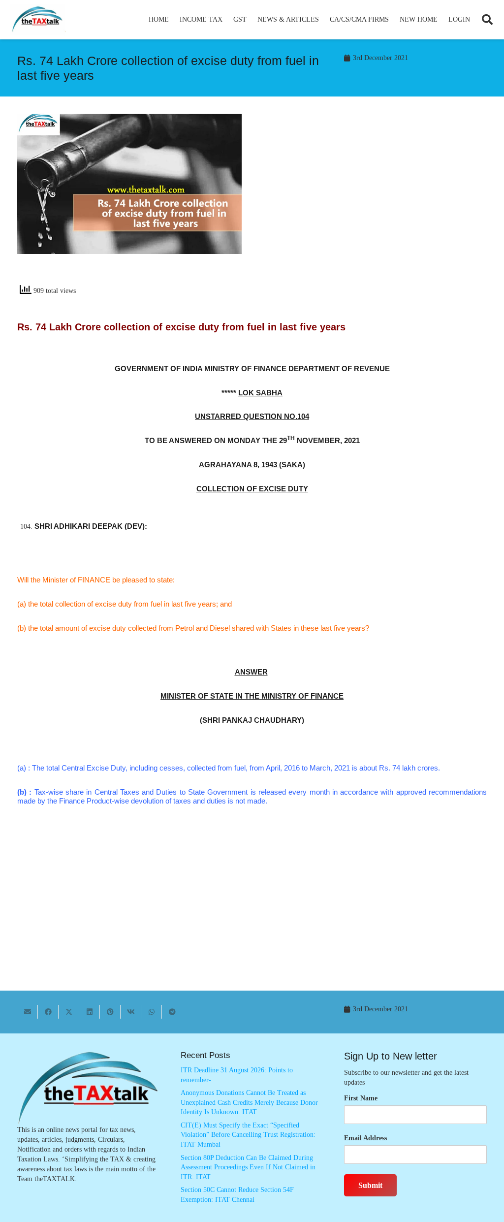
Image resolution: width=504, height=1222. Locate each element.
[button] (226, 19)
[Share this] (48, 1012)
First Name (361, 1098)
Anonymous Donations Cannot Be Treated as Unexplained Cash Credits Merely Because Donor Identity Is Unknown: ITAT (249, 1102)
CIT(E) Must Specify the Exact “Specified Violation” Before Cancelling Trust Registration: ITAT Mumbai (248, 1135)
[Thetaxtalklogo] (37, 20)
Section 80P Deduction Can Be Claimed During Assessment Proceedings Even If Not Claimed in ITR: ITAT (248, 1167)
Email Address (365, 1138)
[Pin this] (110, 1012)
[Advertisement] (374, 202)
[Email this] (27, 1012)
